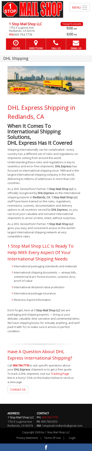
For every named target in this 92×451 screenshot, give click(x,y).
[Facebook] (46, 447)
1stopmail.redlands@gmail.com (62, 425)
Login (72, 438)
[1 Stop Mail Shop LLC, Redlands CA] (32, 9)
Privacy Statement (27, 438)
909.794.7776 (21, 365)
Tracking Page (60, 374)
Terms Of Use (52, 438)
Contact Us (18, 389)
